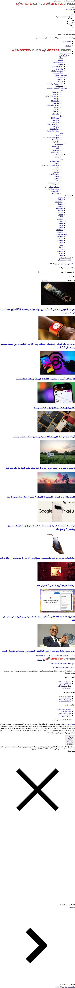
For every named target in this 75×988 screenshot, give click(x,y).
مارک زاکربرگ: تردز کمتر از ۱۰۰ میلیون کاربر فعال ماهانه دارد (45, 378)
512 (40, 656)
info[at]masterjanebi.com (61, 667)
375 (48, 656)
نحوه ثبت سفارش (65, 701)
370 (64, 656)
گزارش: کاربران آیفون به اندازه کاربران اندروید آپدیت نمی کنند (44, 436)
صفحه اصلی (67, 42)
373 (55, 656)
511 (43, 656)
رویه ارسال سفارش (65, 699)
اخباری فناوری (66, 688)
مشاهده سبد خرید (68, 987)
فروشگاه (68, 46)
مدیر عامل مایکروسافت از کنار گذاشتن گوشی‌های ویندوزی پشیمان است (38, 651)
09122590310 (56, 664)
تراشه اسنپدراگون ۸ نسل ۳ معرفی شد (56, 585)
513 (37, 656)
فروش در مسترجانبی (64, 686)
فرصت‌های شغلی (65, 684)
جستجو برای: (71, 281)
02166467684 (66, 664)
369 (67, 656)
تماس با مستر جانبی (64, 682)
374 (52, 656)
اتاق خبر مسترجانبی (64, 264)
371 (61, 656)
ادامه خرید (59, 987)
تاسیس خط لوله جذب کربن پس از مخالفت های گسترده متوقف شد (40, 468)
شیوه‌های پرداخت (65, 697)
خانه (73, 264)
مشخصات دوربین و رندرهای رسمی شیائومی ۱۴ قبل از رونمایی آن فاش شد (37, 558)
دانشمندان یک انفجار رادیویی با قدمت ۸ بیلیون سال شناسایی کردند (41, 497)
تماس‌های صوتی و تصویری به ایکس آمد (54, 407)
